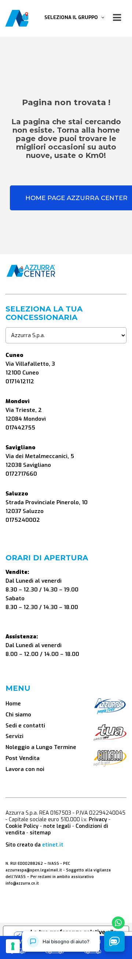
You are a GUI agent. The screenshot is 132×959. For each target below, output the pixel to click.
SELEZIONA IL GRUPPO (72, 17)
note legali (57, 826)
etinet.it (52, 844)
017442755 (20, 427)
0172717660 (21, 473)
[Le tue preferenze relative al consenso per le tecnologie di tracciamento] (13, 946)
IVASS (53, 863)
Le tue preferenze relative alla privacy (73, 934)
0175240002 (23, 520)
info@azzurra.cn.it (22, 883)
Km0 (55, 942)
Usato (93, 942)
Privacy (98, 819)
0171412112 (20, 381)
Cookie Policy (22, 826)
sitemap (40, 832)
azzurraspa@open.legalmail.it (34, 870)
